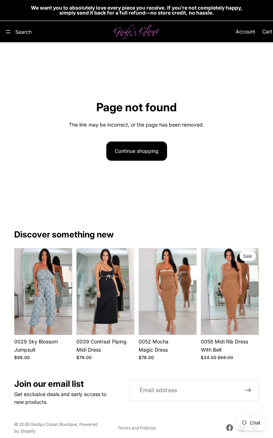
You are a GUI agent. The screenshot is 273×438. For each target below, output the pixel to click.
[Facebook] (229, 427)
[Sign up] (248, 390)
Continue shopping (137, 151)
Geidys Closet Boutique (54, 424)
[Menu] (8, 31)
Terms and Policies (137, 428)
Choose (67, 324)
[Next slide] (64, 291)
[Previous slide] (22, 291)
